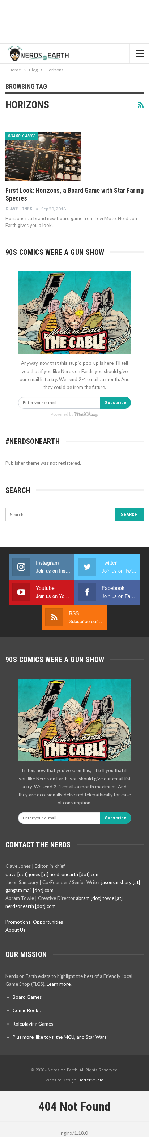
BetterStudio (90, 1080)
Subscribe (115, 402)
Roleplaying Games (33, 1024)
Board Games (22, 136)
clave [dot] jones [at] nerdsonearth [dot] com (52, 874)
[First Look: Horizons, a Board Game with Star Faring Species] (43, 156)
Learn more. (59, 984)
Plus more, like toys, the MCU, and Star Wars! (60, 1037)
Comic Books (27, 1010)
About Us (15, 930)
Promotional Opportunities (34, 922)
